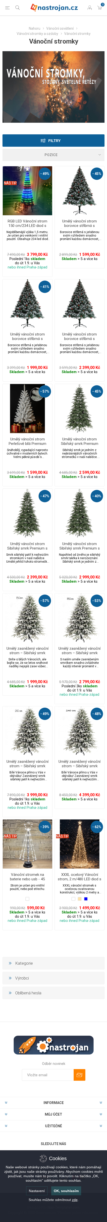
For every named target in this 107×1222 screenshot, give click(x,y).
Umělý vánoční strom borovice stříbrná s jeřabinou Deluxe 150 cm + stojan (79, 228)
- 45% (96, 174)
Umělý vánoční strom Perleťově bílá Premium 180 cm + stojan (27, 443)
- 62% (96, 827)
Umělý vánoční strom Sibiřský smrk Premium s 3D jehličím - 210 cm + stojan (79, 550)
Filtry (54, 141)
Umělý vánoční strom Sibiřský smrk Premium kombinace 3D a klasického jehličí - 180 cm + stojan (79, 446)
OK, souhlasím (66, 1191)
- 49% (44, 174)
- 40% (96, 496)
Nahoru (34, 28)
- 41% (44, 287)
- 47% (44, 496)
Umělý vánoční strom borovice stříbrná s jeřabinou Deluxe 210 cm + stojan (79, 341)
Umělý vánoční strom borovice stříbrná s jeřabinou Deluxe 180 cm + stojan (27, 341)
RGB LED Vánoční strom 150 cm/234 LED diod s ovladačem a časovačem (27, 225)
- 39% (44, 827)
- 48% (96, 714)
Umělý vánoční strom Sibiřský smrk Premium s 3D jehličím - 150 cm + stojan (27, 550)
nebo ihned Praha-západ (27, 267)
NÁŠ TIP (10, 183)
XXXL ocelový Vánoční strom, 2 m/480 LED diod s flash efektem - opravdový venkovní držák (79, 881)
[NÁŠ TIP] (10, 169)
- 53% (96, 601)
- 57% (44, 391)
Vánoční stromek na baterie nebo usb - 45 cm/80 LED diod (27, 879)
